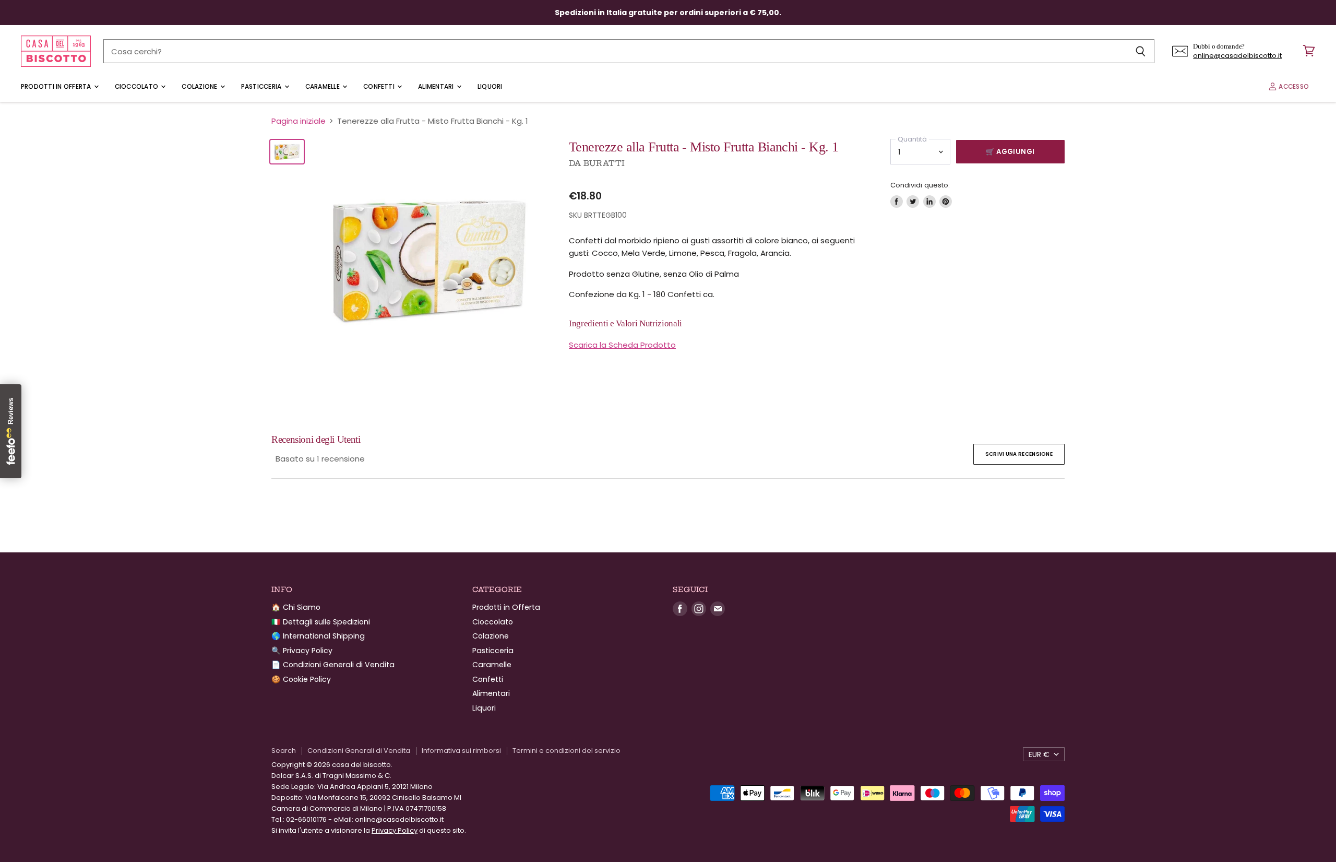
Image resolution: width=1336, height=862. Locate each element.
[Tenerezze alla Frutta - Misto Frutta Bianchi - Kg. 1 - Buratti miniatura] (287, 151)
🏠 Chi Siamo (295, 607)
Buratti (604, 163)
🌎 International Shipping (318, 636)
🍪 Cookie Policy (301, 679)
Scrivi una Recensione (1019, 454)
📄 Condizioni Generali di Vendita (333, 664)
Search (283, 750)
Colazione (200, 86)
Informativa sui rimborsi (461, 750)
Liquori (490, 86)
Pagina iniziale (298, 120)
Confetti (379, 86)
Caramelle (323, 86)
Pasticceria (262, 86)
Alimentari (437, 86)
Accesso (1293, 86)
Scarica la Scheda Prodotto (622, 344)
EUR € (1039, 754)
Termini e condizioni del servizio (566, 750)
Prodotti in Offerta (57, 86)
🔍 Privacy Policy (301, 650)
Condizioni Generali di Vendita (358, 750)
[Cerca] (1140, 51)
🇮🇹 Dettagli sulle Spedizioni (320, 622)
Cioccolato (137, 86)
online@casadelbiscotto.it (1237, 56)
